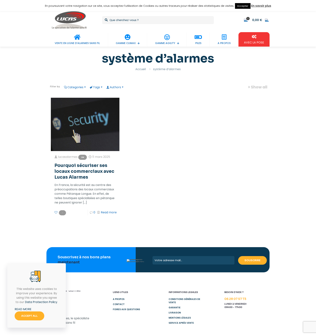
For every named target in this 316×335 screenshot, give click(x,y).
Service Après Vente (181, 322)
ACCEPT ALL (29, 315)
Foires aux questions (126, 309)
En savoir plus (261, 6)
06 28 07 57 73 (235, 299)
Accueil (140, 69)
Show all (259, 87)
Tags (96, 87)
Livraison (175, 312)
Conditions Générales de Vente (184, 301)
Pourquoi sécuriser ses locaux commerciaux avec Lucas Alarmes (84, 171)
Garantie (174, 307)
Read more (109, 212)
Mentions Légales (180, 317)
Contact (119, 304)
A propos (119, 299)
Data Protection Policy (41, 302)
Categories (75, 87)
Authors (115, 87)
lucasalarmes (68, 157)
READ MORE (23, 309)
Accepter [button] (242, 6)
